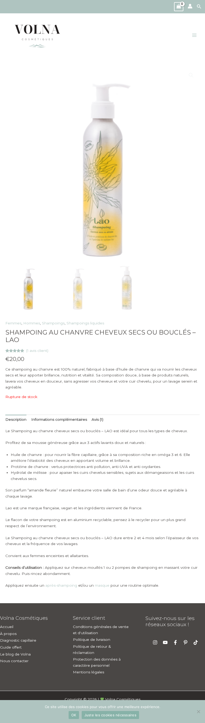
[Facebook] (175, 642)
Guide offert (11, 647)
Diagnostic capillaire (18, 640)
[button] (201, 6)
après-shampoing (61, 585)
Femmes (13, 323)
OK (73, 715)
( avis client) (37, 350)
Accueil (6, 627)
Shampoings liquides (85, 323)
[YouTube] (165, 642)
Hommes (31, 323)
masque (102, 585)
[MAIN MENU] (194, 35)
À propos (8, 633)
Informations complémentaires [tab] (59, 419)
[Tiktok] (195, 642)
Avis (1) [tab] (97, 419)
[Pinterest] (185, 642)
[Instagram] (155, 642)
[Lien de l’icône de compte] (190, 6)
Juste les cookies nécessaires (110, 715)
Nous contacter (14, 661)
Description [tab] (15, 419)
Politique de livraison (91, 639)
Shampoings (53, 323)
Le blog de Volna (15, 654)
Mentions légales (88, 672)
